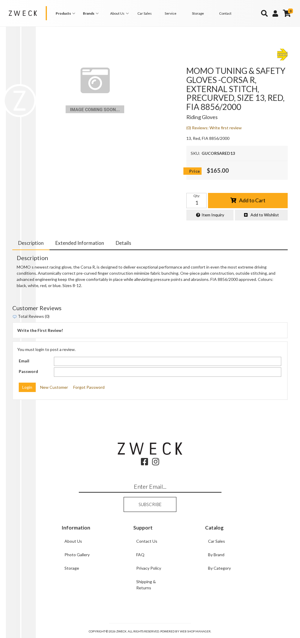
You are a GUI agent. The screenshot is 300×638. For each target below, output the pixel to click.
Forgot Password (89, 387)
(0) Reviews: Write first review (214, 127)
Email (24, 360)
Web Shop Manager (195, 631)
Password (28, 371)
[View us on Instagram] (155, 463)
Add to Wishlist (264, 214)
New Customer (54, 387)
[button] (66, 13)
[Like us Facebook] (144, 463)
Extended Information (79, 243)
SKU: (195, 153)
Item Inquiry (213, 214)
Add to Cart (252, 200)
